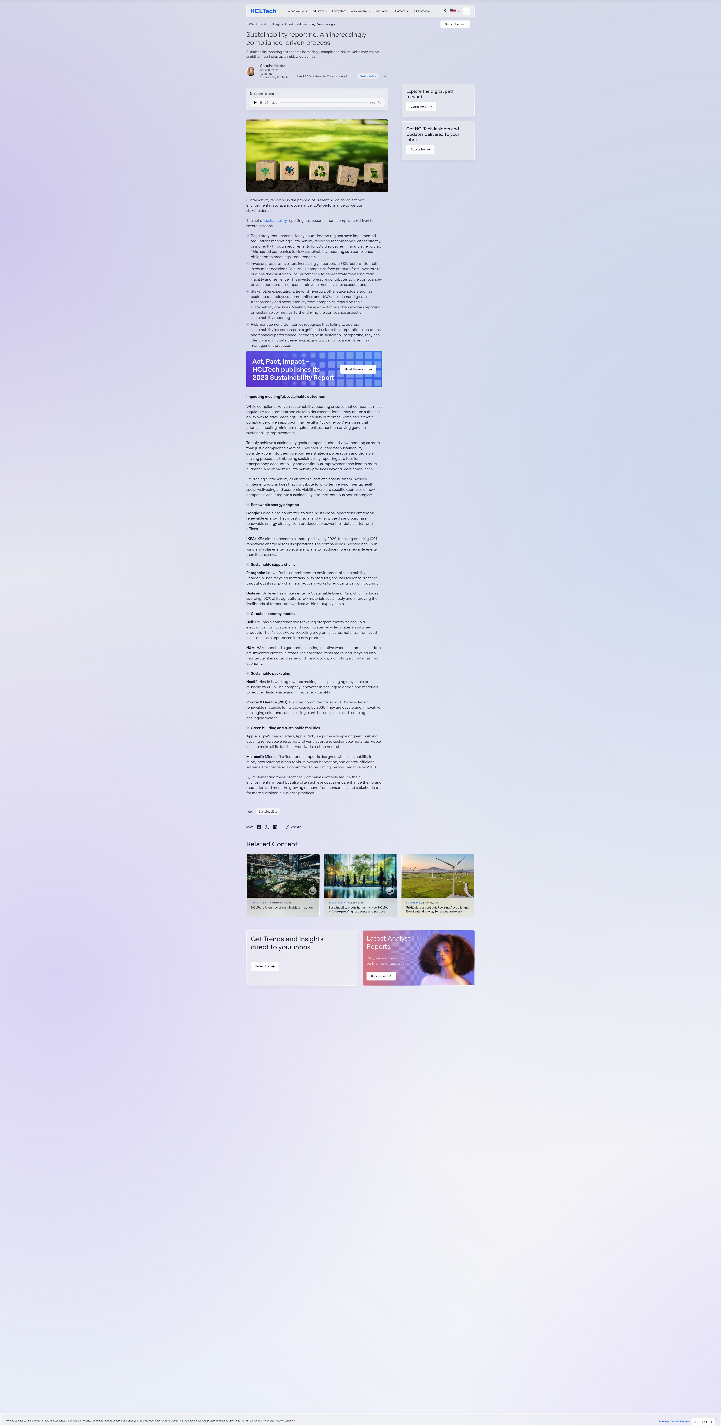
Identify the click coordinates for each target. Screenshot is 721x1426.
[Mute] (260, 102)
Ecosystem (339, 11)
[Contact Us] (466, 11)
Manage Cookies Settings (674, 1421)
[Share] (385, 76)
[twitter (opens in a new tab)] (267, 827)
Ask (444, 10)
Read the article (283, 885)
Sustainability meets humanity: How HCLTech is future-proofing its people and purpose (359, 909)
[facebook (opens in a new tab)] (258, 826)
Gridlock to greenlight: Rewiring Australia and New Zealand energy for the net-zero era (437, 909)
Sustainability (368, 76)
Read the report (356, 369)
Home (250, 24)
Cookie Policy (261, 1420)
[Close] (715, 1419)
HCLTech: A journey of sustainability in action (282, 907)
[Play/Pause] (254, 103)
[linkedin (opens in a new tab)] (275, 826)
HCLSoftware (421, 11)
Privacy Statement (285, 1420)
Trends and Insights (271, 24)
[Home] (263, 11)
